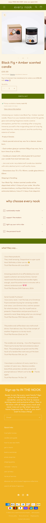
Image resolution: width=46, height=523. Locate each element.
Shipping (12, 74)
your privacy (8, 471)
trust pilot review (10, 433)
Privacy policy (13, 516)
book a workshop (10, 452)
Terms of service (24, 516)
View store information (12, 109)
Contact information (24, 519)
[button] (4, 7)
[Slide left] (18, 58)
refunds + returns (10, 467)
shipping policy (9, 462)
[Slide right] (27, 58)
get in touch (8, 447)
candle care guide (10, 438)
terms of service (10, 476)
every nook (14, 512)
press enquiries (9, 457)
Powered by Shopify (24, 512)
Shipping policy (34, 516)
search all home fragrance (14, 486)
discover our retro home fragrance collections (21, 481)
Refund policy (36, 512)
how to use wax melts (12, 443)
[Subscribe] (39, 417)
